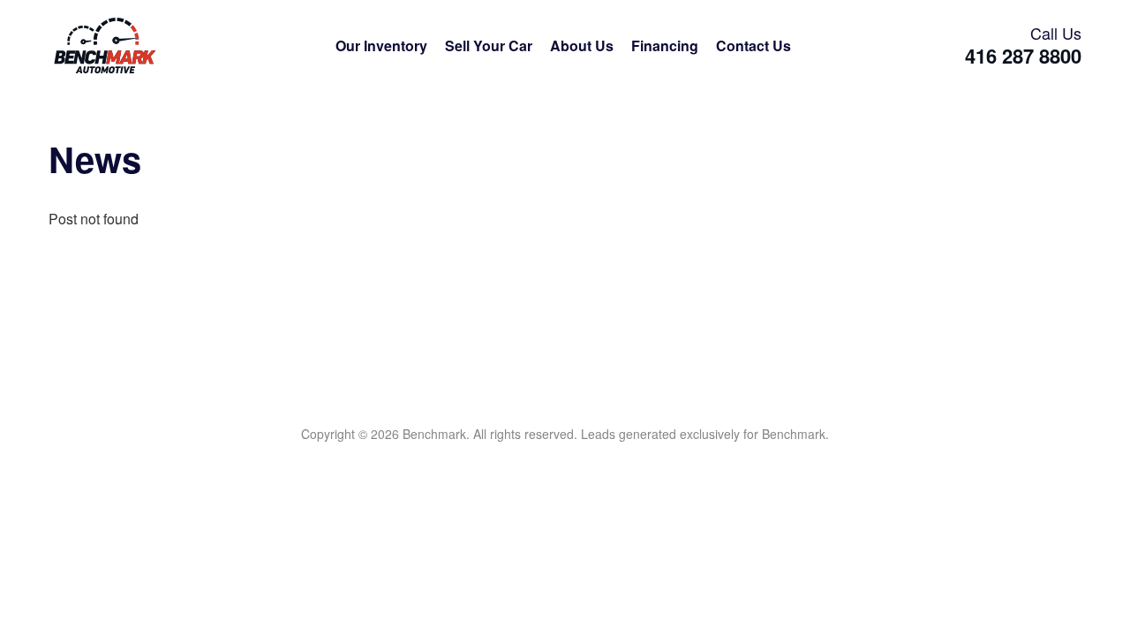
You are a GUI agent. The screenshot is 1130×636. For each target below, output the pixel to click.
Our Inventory (381, 45)
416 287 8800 (1023, 56)
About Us (582, 45)
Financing (664, 45)
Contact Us (753, 45)
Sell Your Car (488, 45)
